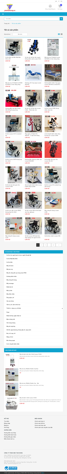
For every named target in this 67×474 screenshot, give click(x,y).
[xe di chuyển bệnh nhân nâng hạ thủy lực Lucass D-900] (53, 123)
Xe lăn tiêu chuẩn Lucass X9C (52, 236)
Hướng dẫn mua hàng (10, 432)
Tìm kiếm (6, 421)
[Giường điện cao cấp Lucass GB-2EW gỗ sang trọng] (13, 98)
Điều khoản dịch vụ (9, 439)
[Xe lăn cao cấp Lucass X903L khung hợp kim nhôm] (13, 200)
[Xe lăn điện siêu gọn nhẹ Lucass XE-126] (53, 149)
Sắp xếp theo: (7, 34)
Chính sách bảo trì (40, 421)
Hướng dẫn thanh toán (10, 434)
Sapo (42, 472)
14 (53, 245)
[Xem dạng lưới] (59, 34)
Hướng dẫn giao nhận (10, 437)
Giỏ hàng (6, 427)
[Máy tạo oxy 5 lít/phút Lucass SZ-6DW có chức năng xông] (53, 47)
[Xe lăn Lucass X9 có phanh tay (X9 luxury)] (53, 174)
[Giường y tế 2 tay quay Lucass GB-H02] (33, 72)
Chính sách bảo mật (40, 425)
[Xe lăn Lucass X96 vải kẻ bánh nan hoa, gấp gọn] (33, 200)
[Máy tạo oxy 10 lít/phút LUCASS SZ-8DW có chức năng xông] (13, 72)
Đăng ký (53, 9)
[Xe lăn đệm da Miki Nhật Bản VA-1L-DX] (13, 47)
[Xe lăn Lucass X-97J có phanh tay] (13, 123)
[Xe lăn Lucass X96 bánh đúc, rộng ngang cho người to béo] (33, 225)
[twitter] (56, 1)
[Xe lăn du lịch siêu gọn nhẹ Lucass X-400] (13, 174)
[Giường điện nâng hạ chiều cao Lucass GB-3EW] (33, 149)
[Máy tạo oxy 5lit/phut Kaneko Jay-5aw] (11, 374)
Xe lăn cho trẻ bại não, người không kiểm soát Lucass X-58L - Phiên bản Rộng (33, 59)
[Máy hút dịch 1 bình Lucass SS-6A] (11, 403)
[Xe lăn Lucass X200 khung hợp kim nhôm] (13, 149)
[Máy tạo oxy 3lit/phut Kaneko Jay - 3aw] (11, 389)
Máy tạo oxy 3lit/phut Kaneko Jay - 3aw (29, 383)
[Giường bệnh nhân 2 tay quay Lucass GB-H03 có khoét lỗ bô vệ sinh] (53, 72)
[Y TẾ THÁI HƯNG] (23, 7)
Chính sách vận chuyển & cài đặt (43, 427)
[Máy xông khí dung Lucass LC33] (13, 225)
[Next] (59, 245)
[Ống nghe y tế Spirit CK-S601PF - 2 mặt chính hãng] (33, 123)
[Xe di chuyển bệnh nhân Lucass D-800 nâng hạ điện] (33, 174)
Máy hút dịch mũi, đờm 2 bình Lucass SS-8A (31, 354)
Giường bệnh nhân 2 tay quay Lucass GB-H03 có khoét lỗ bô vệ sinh (53, 84)
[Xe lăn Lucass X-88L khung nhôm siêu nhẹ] (53, 98)
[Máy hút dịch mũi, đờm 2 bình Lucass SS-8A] (11, 360)
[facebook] (59, 1)
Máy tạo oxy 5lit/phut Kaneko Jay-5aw (29, 368)
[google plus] (61, 1)
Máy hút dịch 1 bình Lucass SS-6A (28, 397)
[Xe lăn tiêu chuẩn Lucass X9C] (53, 225)
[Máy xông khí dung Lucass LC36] (53, 200)
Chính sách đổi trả (40, 423)
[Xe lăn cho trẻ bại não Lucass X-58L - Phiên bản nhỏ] (33, 98)
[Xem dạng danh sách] (61, 34)
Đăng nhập (47, 9)
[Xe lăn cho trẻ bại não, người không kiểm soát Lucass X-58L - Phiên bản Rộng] (33, 47)
